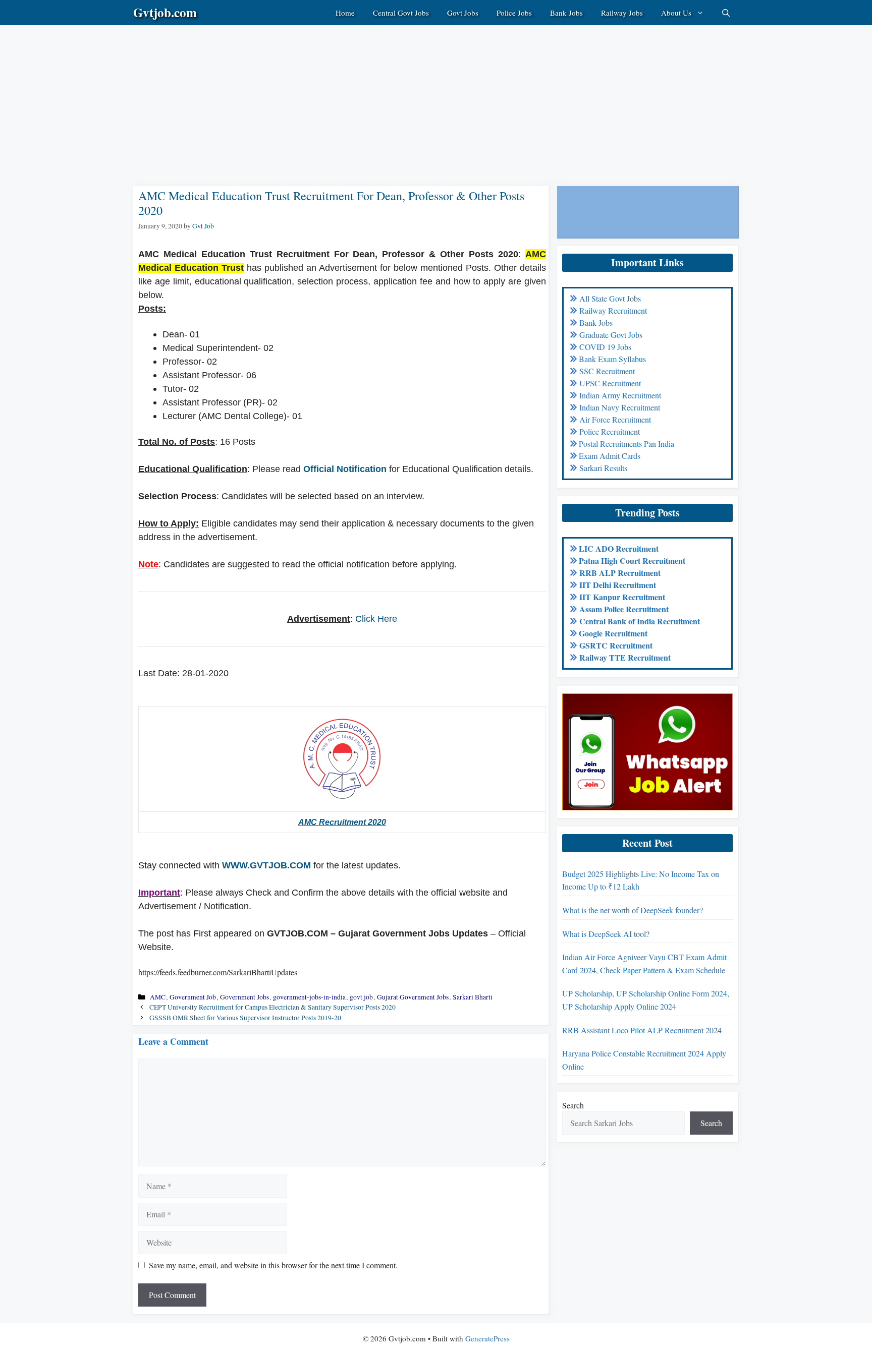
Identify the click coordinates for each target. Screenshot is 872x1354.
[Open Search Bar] (726, 12)
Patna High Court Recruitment (632, 560)
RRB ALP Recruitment (620, 572)
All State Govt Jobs (610, 298)
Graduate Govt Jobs (610, 334)
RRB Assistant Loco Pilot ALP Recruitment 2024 (642, 1030)
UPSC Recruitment (610, 383)
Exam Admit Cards (609, 455)
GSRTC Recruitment (615, 645)
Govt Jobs (462, 13)
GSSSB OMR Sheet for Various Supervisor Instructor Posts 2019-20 (245, 1017)
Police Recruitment (609, 431)
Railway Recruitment (613, 310)
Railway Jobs (622, 13)
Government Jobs (244, 997)
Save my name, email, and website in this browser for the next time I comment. (273, 1265)
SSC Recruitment (607, 371)
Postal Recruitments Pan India (626, 443)
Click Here (376, 619)
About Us (676, 13)
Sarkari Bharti (473, 997)
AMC (158, 997)
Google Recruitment (613, 633)
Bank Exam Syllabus (612, 359)
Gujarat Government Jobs (413, 997)
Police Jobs (514, 13)
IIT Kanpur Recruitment (622, 597)
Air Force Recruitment (615, 419)
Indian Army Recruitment (620, 395)
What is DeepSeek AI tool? (605, 933)
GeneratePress (487, 1338)
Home (345, 13)
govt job (361, 997)
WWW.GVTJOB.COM (266, 865)
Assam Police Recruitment (624, 609)
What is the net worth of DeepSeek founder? (632, 910)
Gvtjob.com (165, 12)
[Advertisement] (303, 95)
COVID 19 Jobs (605, 346)
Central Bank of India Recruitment (639, 621)
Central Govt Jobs (401, 13)
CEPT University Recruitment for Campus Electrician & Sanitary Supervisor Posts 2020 (272, 1007)
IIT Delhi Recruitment (617, 585)
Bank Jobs (566, 13)
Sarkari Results (603, 467)
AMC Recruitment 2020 (342, 822)
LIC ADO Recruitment (619, 548)
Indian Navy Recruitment (619, 407)
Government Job (193, 997)
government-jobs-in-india (309, 997)
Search (573, 1105)
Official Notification (345, 469)
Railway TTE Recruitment (625, 657)
